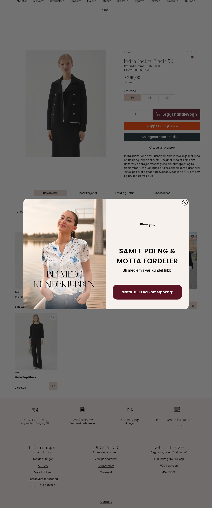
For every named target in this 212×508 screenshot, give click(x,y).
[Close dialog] (184, 202)
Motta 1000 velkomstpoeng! (147, 292)
